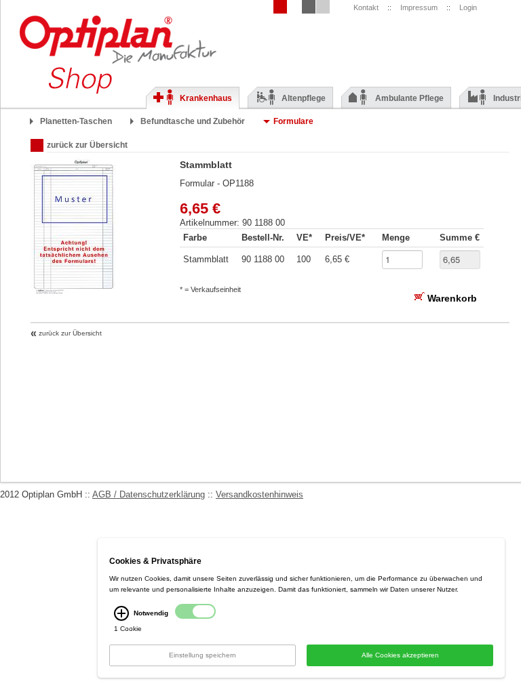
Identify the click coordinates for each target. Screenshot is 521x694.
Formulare (293, 121)
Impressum (419, 7)
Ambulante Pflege (409, 98)
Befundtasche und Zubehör (192, 121)
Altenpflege (304, 98)
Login (468, 7)
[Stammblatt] (73, 291)
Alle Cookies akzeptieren (400, 655)
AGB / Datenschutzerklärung (148, 494)
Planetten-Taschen (76, 121)
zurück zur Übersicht (87, 145)
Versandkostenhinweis (259, 494)
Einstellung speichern (202, 655)
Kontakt (366, 7)
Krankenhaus (206, 98)
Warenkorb (451, 298)
